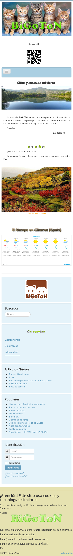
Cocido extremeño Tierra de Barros (26, 422)
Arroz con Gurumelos (19, 425)
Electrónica (11, 345)
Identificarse (13, 467)
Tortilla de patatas (17, 428)
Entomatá (14, 416)
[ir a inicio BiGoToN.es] (36, 289)
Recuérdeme (13, 462)
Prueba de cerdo (17, 410)
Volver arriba (67, 552)
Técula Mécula (16, 413)
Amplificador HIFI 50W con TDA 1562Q (28, 432)
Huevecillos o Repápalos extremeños (27, 404)
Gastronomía (12, 339)
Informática (11, 351)
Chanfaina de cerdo (18, 419)
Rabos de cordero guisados (22, 407)
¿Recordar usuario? (14, 473)
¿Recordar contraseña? (16, 476)
